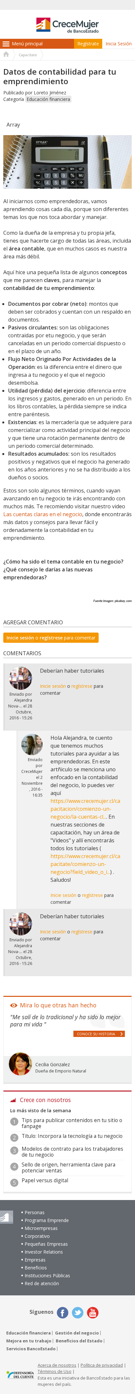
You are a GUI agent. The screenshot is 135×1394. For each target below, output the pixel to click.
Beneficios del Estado (79, 1341)
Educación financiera (48, 99)
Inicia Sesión (119, 43)
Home (6, 55)
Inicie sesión (20, 638)
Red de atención (42, 1283)
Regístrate (88, 43)
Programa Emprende (47, 1220)
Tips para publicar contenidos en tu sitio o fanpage (72, 1123)
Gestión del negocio (77, 1333)
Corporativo (37, 1236)
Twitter (78, 1313)
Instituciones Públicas (47, 1275)
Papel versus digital (45, 1180)
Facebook (62, 1313)
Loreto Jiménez (50, 92)
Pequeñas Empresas (46, 1244)
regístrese (51, 638)
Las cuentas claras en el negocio (42, 514)
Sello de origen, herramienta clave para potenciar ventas (68, 1167)
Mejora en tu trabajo (28, 1341)
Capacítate (28, 54)
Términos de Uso (54, 1371)
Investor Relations (44, 1252)
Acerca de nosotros (57, 1365)
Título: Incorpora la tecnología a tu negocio (72, 1136)
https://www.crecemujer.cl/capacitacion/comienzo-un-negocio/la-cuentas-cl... (85, 808)
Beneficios (36, 1267)
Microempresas (41, 1228)
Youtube (93, 1313)
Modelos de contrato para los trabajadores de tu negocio (72, 1151)
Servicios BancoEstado (31, 1349)
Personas (35, 1212)
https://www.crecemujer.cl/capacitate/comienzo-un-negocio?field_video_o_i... (85, 864)
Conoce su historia (96, 1033)
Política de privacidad (102, 1365)
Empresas (35, 1260)
